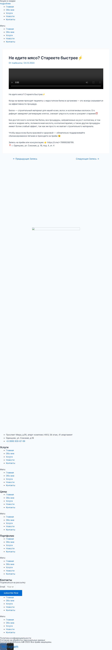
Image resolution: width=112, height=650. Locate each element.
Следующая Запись (87, 159)
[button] (56, 25)
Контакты (10, 19)
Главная (10, 6)
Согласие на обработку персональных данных (22, 640)
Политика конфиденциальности (15, 638)
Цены (3, 491)
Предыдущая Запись (25, 159)
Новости (10, 16)
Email (2, 587)
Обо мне (10, 10)
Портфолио (7, 535)
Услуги (9, 13)
